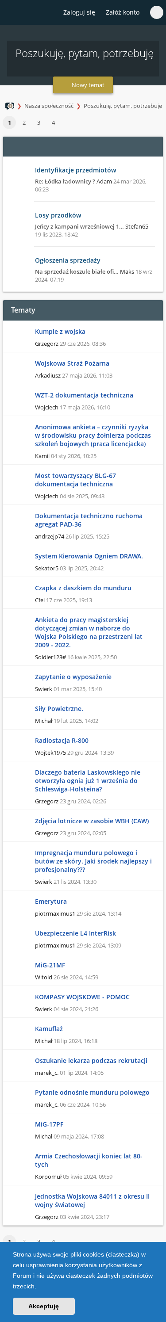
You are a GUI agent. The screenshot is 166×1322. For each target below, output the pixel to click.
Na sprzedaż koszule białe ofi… (77, 271)
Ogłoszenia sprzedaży (67, 260)
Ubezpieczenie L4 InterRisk (75, 933)
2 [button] (24, 122)
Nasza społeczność (48, 106)
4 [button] (53, 122)
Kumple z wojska (60, 331)
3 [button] (38, 122)
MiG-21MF (50, 965)
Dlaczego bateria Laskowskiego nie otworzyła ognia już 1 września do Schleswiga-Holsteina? (87, 780)
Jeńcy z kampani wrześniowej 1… (79, 226)
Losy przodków (58, 215)
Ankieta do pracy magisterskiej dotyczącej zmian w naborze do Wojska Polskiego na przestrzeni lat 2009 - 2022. (89, 632)
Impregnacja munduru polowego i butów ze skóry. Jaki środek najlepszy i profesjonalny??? (93, 861)
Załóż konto (122, 12)
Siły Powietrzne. (59, 708)
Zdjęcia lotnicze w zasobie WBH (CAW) (92, 821)
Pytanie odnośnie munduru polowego (92, 1092)
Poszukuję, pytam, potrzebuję (123, 106)
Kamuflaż (49, 1028)
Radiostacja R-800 (62, 740)
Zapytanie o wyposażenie (73, 676)
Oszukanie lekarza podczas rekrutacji (91, 1060)
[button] (39, 1287)
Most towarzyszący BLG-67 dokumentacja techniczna (75, 479)
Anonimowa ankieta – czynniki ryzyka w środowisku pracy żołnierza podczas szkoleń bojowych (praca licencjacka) (93, 435)
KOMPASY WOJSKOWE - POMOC (82, 997)
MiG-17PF (49, 1124)
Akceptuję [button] (43, 1306)
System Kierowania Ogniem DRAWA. (89, 556)
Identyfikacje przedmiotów (75, 170)
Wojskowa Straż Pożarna (72, 363)
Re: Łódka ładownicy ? (65, 181)
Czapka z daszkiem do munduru (83, 588)
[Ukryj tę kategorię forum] (152, 146)
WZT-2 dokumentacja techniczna (84, 395)
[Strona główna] (12, 13)
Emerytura (51, 901)
